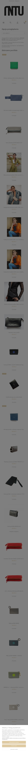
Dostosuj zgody (14, 745)
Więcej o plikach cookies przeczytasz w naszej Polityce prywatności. (14, 738)
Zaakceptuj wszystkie (14, 749)
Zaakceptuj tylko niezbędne (14, 742)
